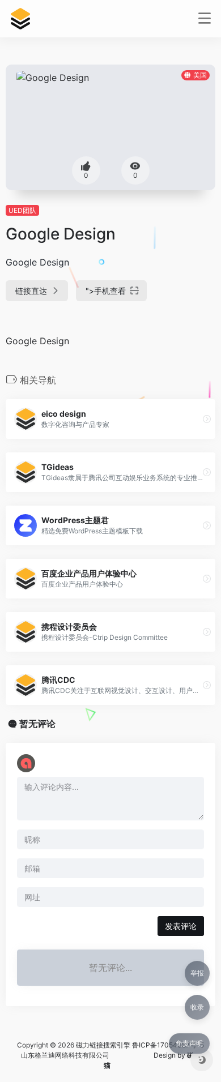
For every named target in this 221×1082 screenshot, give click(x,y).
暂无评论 (37, 723)
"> (106, 291)
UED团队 (22, 210)
